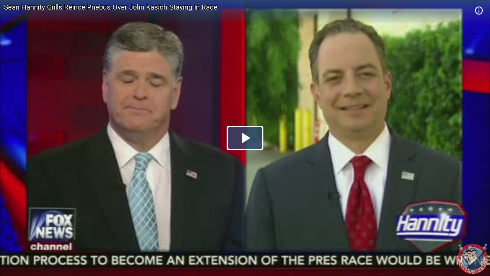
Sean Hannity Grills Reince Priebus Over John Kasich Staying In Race (110, 7)
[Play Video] (245, 138)
